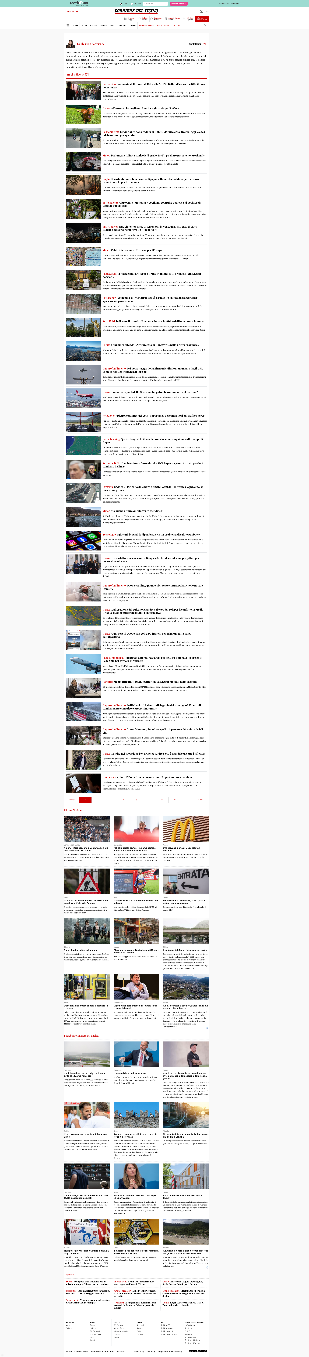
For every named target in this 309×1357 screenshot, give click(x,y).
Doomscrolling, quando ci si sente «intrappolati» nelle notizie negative (153, 587)
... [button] (149, 800)
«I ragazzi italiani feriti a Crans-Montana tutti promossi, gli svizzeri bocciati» (152, 275)
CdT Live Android (167, 1328)
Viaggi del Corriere (96, 1334)
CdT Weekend (118, 1325)
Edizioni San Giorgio (121, 1331)
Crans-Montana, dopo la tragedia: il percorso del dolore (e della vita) (153, 731)
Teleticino (188, 1328)
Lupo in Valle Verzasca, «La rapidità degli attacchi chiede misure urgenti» (135, 1293)
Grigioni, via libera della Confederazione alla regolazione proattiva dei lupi (183, 1293)
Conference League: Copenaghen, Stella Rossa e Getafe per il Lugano (182, 1283)
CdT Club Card (95, 1331)
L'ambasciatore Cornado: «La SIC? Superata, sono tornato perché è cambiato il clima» (153, 465)
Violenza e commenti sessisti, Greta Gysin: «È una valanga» (88, 1301)
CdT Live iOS (165, 1325)
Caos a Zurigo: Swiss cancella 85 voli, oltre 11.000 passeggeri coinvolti (88, 1292)
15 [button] (175, 800)
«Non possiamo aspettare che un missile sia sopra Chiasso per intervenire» (87, 1283)
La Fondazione (190, 1325)
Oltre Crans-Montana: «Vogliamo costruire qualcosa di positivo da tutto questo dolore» (152, 204)
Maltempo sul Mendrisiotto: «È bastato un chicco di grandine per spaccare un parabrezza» (150, 299)
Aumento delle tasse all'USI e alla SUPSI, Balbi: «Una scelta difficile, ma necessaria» (154, 86)
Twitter (139, 1331)
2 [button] (97, 800)
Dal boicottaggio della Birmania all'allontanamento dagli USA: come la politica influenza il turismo (153, 370)
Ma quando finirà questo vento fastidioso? (133, 510)
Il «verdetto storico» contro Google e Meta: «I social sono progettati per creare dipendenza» (151, 559)
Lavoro (92, 1337)
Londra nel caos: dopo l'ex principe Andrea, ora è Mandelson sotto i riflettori (154, 753)
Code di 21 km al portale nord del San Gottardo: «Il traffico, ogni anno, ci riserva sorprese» (153, 488)
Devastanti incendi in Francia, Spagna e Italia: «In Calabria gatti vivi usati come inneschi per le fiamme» (152, 180)
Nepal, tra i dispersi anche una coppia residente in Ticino (134, 1283)
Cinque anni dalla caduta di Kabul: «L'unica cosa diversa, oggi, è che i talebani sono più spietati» (154, 133)
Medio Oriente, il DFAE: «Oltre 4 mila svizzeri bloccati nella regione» (150, 681)
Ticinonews (189, 1334)
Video (68, 1325)
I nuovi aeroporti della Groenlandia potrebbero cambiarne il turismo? (150, 392)
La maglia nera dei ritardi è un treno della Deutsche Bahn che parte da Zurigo (135, 1305)
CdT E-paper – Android (169, 1334)
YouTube (140, 1334)
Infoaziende (118, 1337)
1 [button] (85, 800)
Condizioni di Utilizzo (192, 1340)
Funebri (92, 1340)
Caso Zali (176, 25)
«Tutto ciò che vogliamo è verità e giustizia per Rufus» (141, 108)
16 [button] (188, 800)
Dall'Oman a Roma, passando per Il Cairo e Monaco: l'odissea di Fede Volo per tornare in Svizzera (152, 659)
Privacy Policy (139, 1351)
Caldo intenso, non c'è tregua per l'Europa (132, 250)
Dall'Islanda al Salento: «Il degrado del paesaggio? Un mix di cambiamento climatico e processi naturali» (152, 707)
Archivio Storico (119, 1328)
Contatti (92, 1325)
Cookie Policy (150, 1351)
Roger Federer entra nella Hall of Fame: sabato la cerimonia (183, 1304)
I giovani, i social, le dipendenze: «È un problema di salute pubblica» (152, 534)
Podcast (69, 1328)
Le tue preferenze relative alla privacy (169, 1351)
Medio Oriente (163, 25)
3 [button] (110, 800)
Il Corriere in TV (119, 1334)
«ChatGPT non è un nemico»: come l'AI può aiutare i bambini (147, 777)
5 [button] (136, 800)
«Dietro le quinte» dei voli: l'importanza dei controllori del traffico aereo (154, 415)
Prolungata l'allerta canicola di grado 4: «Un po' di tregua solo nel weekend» (154, 155)
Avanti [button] (200, 800)
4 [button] (123, 800)
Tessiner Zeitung (191, 1337)
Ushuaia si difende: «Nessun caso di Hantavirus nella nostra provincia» (151, 344)
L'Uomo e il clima (146, 25)
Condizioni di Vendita (192, 1343)
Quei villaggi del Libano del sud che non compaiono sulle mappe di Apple (153, 441)
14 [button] (162, 800)
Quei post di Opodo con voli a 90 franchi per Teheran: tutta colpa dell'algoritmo (147, 635)
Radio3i (187, 1331)
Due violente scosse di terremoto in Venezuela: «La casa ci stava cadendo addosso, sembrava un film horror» (150, 228)
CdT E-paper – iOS (167, 1331)
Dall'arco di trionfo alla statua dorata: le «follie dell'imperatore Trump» (153, 321)
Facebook (140, 1325)
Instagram (140, 1328)
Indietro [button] (72, 800)
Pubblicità (93, 1328)
